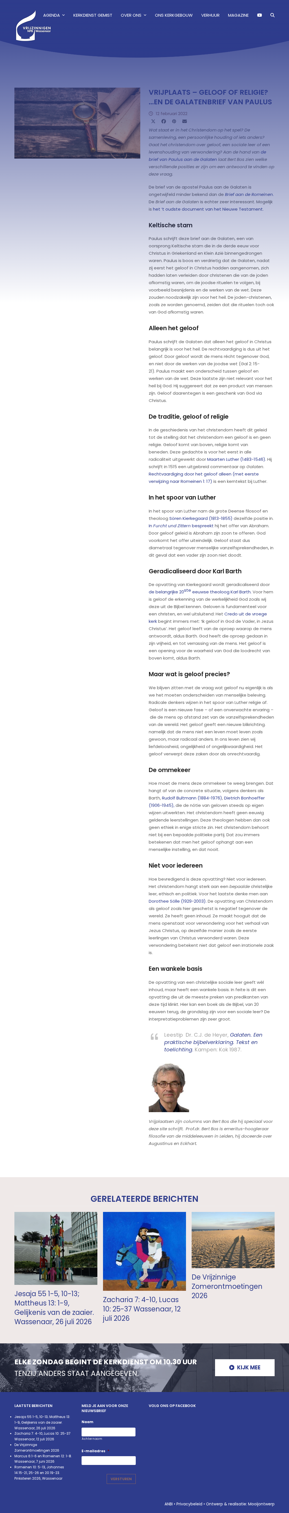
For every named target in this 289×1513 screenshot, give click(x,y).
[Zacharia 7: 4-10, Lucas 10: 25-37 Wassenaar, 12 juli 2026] (144, 1251)
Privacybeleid (189, 1504)
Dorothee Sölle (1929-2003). (178, 901)
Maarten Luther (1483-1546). (236, 459)
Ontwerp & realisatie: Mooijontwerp (240, 1504)
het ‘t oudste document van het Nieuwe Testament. (208, 209)
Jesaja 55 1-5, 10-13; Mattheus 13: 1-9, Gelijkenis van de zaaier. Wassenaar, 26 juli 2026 (54, 1307)
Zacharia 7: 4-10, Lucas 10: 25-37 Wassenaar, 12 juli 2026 (142, 1309)
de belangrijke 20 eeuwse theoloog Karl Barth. (200, 591)
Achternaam (92, 1439)
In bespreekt (181, 526)
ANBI (169, 1504)
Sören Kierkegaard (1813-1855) (201, 518)
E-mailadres (95, 1451)
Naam (87, 1422)
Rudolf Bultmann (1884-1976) (192, 798)
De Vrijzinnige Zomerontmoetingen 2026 (227, 1286)
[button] (272, 15)
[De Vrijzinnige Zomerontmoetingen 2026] (233, 1239)
